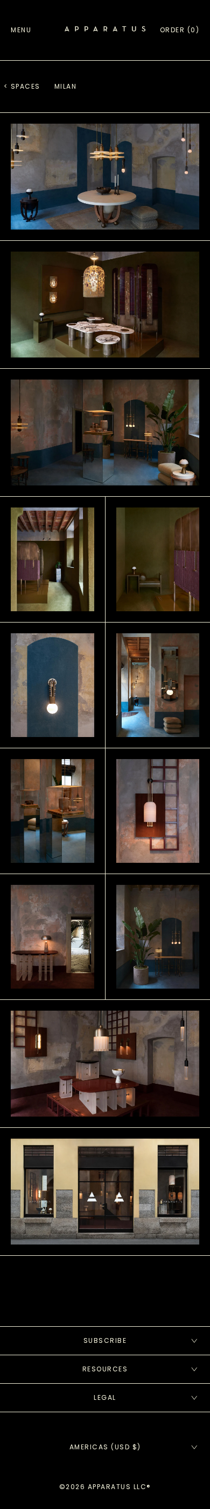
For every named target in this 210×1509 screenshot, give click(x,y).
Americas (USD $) (105, 1446)
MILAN (65, 86)
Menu (21, 29)
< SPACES (22, 86)
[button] (180, 30)
